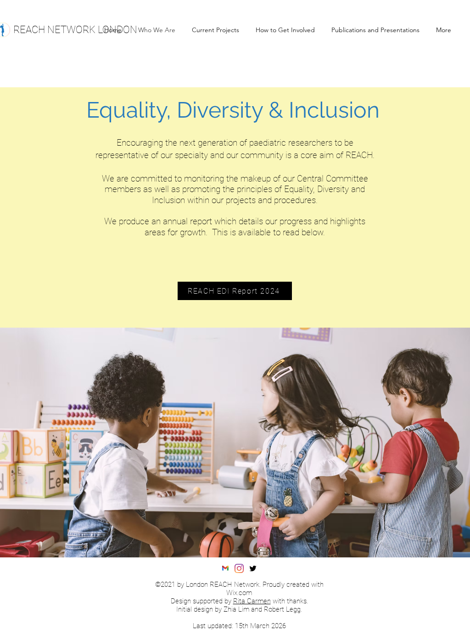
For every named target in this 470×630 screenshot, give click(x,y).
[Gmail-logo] (225, 568)
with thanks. (289, 601)
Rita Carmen (252, 601)
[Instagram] (239, 568)
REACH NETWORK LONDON (75, 29)
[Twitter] (252, 568)
